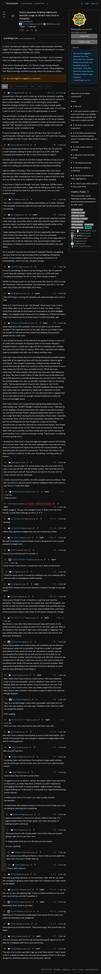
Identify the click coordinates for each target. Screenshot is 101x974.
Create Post (39, 3)
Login (87, 3)
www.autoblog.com (26, 21)
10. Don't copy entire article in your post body (84, 185)
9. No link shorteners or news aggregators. (82, 177)
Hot (4, 86)
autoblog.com (11, 38)
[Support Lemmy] (47, 3)
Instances (66, 970)
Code (81, 970)
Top (11, 86)
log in (17, 78)
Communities (26, 3)
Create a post (84, 42)
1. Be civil (77, 106)
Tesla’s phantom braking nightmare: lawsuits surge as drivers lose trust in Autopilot (39, 15)
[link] (27, 30)
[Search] (82, 3)
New (32, 86)
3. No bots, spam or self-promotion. (82, 126)
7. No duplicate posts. (82, 163)
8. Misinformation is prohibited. (80, 169)
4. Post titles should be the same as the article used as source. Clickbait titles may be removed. (84, 137)
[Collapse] (4, 93)
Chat (48, 86)
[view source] (36, 30)
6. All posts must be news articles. (83, 156)
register (26, 78)
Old (39, 86)
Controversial (21, 86)
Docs (74, 970)
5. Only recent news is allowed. (81, 148)
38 (23, 30)
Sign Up (94, 3)
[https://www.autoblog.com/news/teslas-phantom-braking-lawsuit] (13, 16)
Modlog (88, 227)
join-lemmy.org (91, 970)
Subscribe (84, 36)
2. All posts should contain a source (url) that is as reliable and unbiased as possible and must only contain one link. (84, 115)
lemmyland (12, 3)
